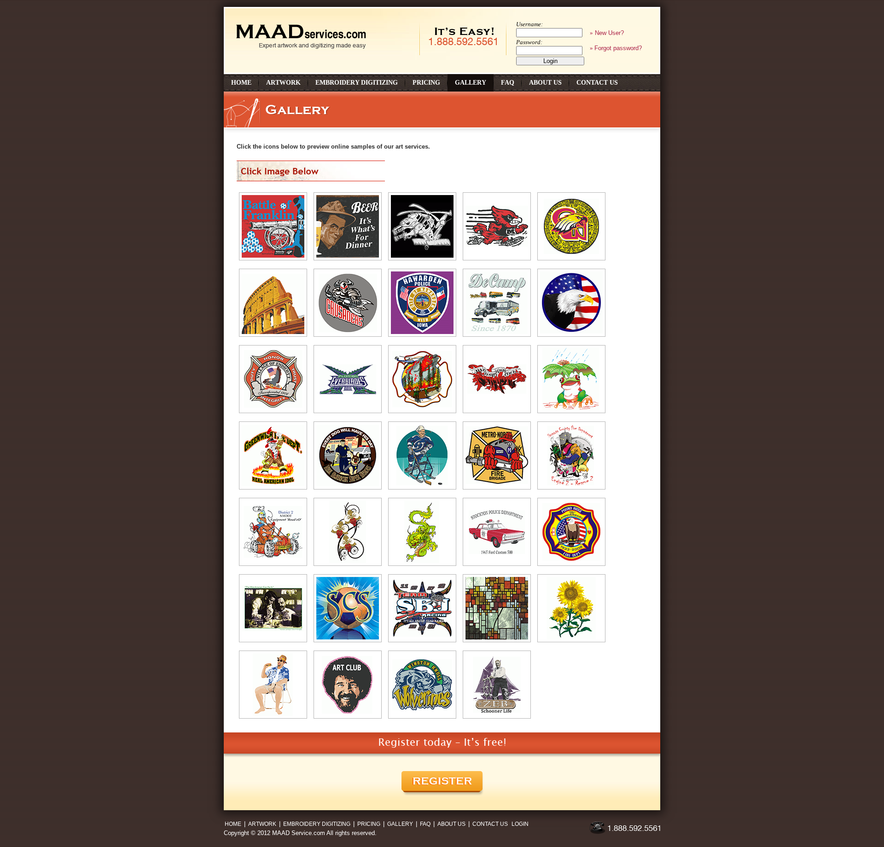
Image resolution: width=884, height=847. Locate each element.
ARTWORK (262, 824)
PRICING (368, 824)
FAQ (507, 82)
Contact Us (597, 82)
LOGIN (520, 824)
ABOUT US (451, 824)
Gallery (470, 82)
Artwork (283, 82)
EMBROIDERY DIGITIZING (316, 824)
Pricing (426, 82)
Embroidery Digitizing (356, 82)
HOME (233, 824)
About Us (545, 82)
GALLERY (400, 824)
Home (241, 82)
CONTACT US (490, 824)
